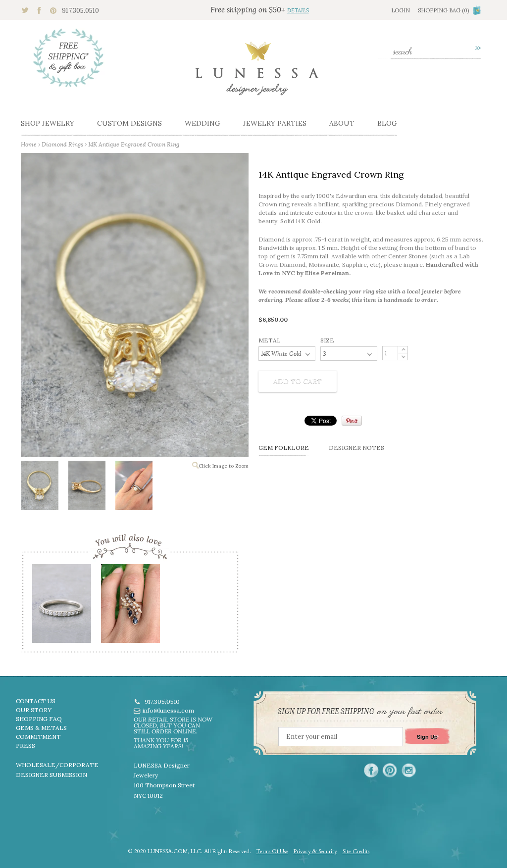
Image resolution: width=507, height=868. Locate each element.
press (25, 745)
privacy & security (315, 851)
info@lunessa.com (168, 710)
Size (327, 340)
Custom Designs (129, 123)
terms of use (272, 851)
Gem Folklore (283, 447)
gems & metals (41, 727)
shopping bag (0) (443, 10)
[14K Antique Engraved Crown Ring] (39, 487)
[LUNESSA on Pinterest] (390, 770)
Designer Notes (356, 447)
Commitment (38, 736)
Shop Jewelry (47, 123)
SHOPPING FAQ (39, 719)
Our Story (33, 710)
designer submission (51, 774)
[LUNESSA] (257, 72)
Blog (387, 123)
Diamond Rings (62, 144)
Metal (269, 340)
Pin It (352, 421)
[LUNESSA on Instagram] (408, 770)
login (400, 10)
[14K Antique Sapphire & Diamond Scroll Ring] (130, 607)
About (342, 123)
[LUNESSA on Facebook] (371, 770)
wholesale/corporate (57, 765)
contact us (35, 701)
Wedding (202, 123)
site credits (356, 851)
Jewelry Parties (274, 123)
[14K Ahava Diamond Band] (61, 607)
